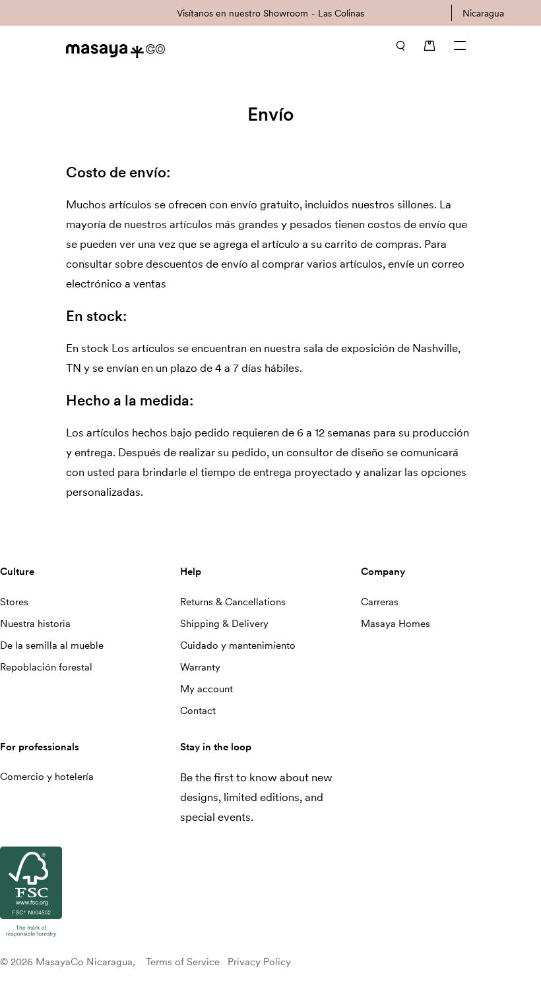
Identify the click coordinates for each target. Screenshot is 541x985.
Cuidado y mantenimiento (238, 645)
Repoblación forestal (46, 667)
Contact (198, 711)
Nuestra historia (35, 624)
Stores (14, 602)
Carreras (379, 602)
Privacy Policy (259, 962)
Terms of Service (183, 962)
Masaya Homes (395, 624)
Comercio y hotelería (47, 777)
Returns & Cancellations (233, 602)
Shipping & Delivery (224, 624)
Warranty (200, 667)
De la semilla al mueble (52, 645)
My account (206, 689)
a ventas (145, 283)
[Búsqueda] (400, 45)
